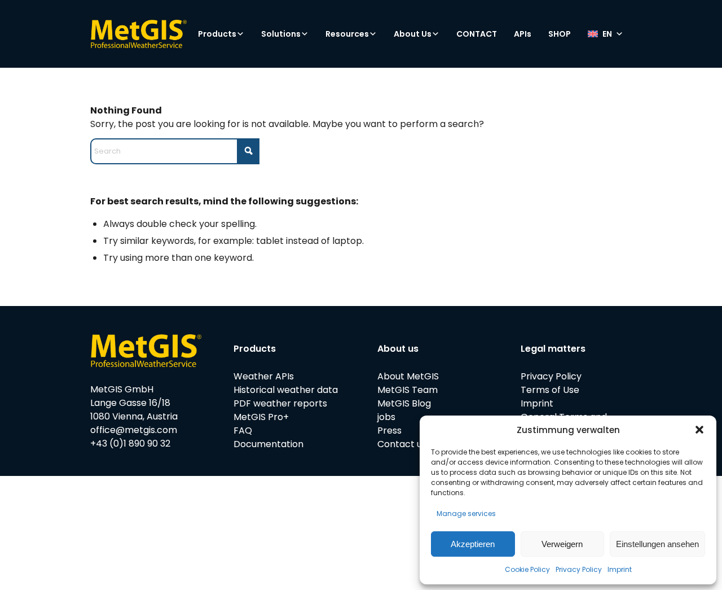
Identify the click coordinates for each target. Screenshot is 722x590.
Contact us (401, 444)
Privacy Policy (579, 569)
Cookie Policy (527, 569)
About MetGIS (408, 376)
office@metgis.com (133, 429)
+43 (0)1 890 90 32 (130, 443)
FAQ (243, 430)
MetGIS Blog (404, 403)
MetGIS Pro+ (261, 416)
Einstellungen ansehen (657, 544)
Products (217, 34)
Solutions (281, 34)
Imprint (619, 569)
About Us (413, 34)
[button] (699, 429)
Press (389, 430)
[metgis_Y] (138, 34)
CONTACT (476, 34)
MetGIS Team (407, 389)
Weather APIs (264, 376)
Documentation (268, 444)
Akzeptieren (473, 544)
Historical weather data (286, 389)
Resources (347, 34)
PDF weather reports (280, 403)
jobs (386, 416)
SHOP (559, 34)
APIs (522, 34)
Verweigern (562, 544)
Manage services (466, 513)
